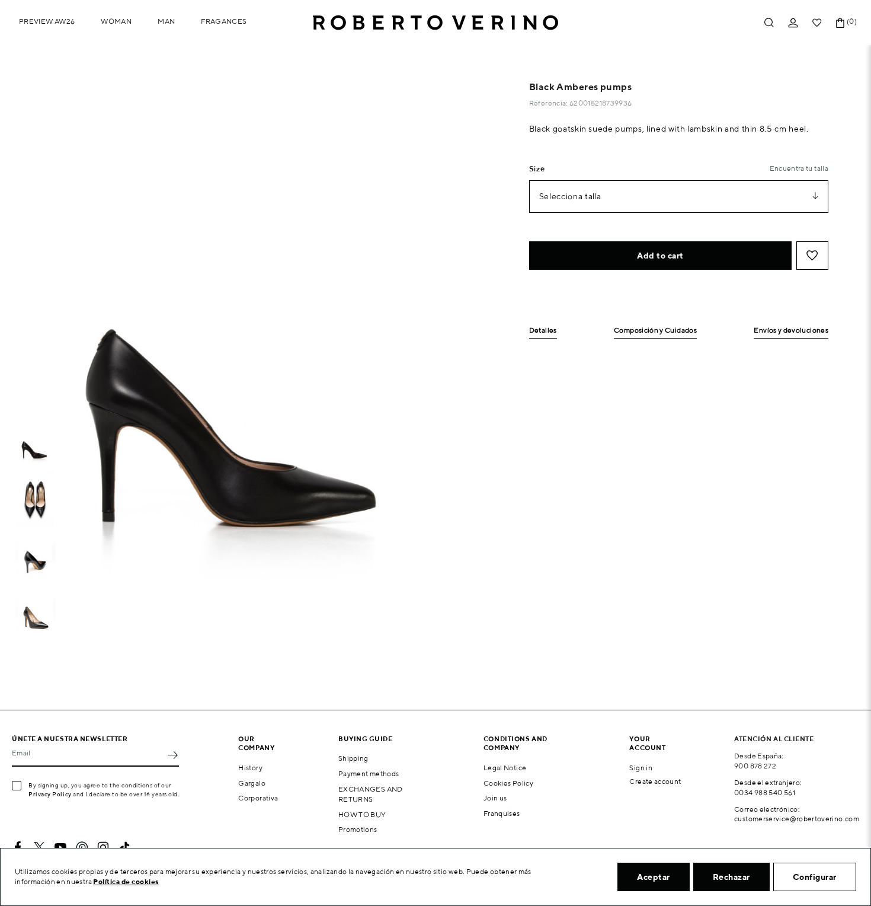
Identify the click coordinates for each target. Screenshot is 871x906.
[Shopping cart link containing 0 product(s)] (840, 23)
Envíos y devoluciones (791, 330)
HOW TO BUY (362, 814)
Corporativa (258, 797)
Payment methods (368, 773)
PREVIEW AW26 (47, 21)
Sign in (640, 767)
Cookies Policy (508, 783)
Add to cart (660, 255)
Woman (116, 21)
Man (166, 21)
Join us (495, 797)
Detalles (543, 330)
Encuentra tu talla (799, 168)
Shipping (353, 758)
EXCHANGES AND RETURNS (370, 793)
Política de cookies (126, 881)
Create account (655, 781)
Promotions (357, 829)
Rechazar (731, 877)
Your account (647, 743)
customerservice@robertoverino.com (796, 818)
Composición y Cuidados (655, 330)
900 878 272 (755, 765)
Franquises (501, 813)
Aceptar (653, 877)
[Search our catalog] (769, 23)
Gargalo (251, 783)
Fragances (223, 21)
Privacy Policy (50, 793)
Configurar (815, 877)
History (250, 767)
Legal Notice (504, 767)
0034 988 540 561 (764, 792)
